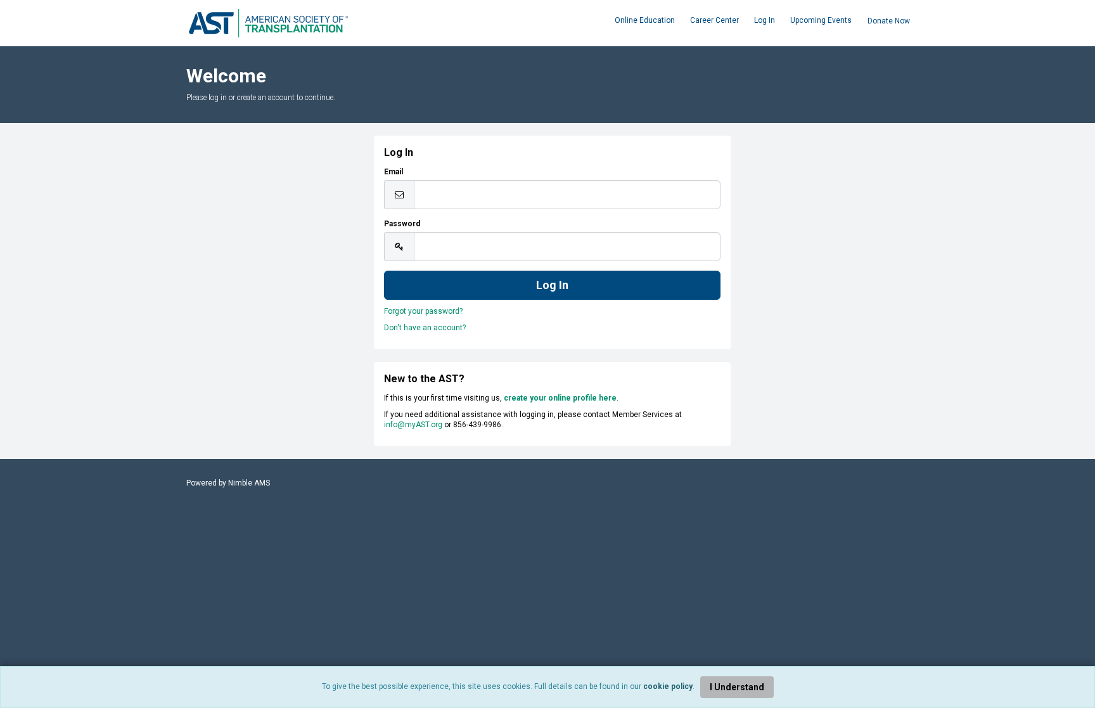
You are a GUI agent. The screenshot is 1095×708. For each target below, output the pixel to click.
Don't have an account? (425, 327)
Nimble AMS (249, 483)
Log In (764, 20)
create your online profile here (560, 398)
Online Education (645, 20)
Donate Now (889, 20)
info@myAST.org (413, 424)
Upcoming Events (821, 20)
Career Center (714, 20)
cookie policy (668, 686)
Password (402, 223)
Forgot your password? (423, 311)
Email (393, 171)
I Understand (737, 687)
